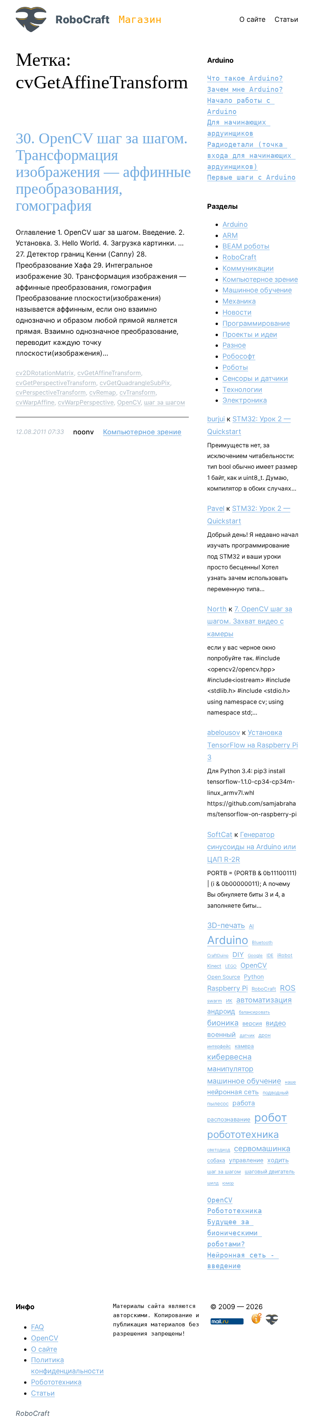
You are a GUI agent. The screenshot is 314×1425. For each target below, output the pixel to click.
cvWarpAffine (35, 402)
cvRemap (102, 392)
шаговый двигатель (270, 1171)
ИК (229, 1001)
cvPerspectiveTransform (51, 392)
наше (290, 1082)
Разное (234, 345)
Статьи (43, 1393)
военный (221, 1034)
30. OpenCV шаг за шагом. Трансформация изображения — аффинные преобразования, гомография (103, 172)
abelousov (223, 732)
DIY (238, 955)
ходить (278, 1160)
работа (243, 1103)
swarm (214, 1001)
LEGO (231, 966)
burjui (216, 419)
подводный (275, 1092)
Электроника (244, 400)
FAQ (37, 1327)
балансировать (254, 1012)
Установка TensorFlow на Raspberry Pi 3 (252, 744)
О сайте (44, 1349)
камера (244, 1046)
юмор (228, 1183)
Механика (239, 301)
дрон (264, 1035)
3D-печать (226, 925)
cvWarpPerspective (86, 402)
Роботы (235, 367)
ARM (230, 235)
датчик (247, 1035)
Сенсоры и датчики (255, 378)
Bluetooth (262, 942)
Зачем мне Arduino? (245, 89)
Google (255, 955)
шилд (213, 1183)
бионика (223, 1022)
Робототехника (234, 1211)
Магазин (140, 19)
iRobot (285, 955)
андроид (221, 1011)
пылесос (218, 1103)
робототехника (243, 1134)
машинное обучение (244, 1080)
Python (254, 976)
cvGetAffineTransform (109, 373)
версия (252, 1023)
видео (276, 1023)
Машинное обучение (257, 290)
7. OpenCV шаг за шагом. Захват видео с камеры (249, 621)
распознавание (228, 1119)
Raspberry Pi (227, 988)
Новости (237, 312)
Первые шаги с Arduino (251, 177)
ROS (288, 988)
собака (216, 1160)
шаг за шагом (164, 402)
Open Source (223, 976)
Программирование (256, 323)
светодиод (218, 1149)
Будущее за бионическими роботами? (234, 1233)
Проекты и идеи (249, 334)
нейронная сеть (233, 1092)
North (217, 609)
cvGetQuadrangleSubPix (135, 383)
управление (246, 1160)
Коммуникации (248, 268)
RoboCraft (83, 19)
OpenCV (129, 402)
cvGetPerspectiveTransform (56, 383)
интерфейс (219, 1046)
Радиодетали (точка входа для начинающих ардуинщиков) (251, 155)
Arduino (235, 224)
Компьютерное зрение (142, 432)
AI (251, 926)
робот (270, 1117)
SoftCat (219, 834)
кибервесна (229, 1056)
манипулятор (230, 1068)
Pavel (215, 508)
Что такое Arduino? (245, 78)
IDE (270, 955)
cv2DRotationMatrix (45, 373)
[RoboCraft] (272, 1322)
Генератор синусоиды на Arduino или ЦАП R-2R (251, 846)
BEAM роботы (246, 246)
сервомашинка (262, 1148)
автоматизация (264, 999)
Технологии (242, 389)
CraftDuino (218, 955)
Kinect (214, 966)
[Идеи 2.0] (256, 1322)
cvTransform (137, 392)
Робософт (238, 356)
